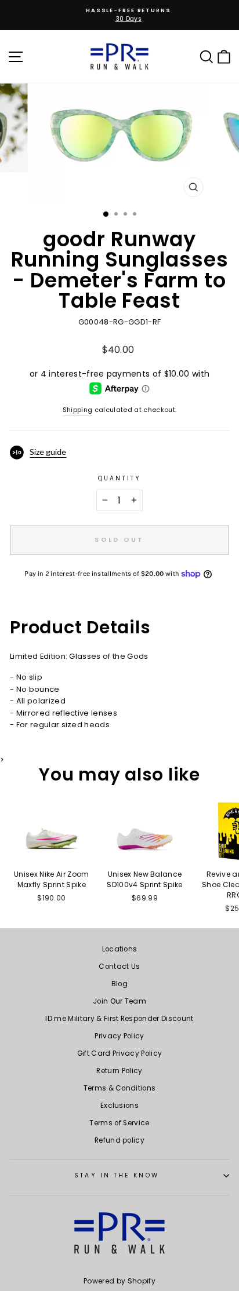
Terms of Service (119, 1123)
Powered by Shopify (119, 1281)
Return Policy (119, 1070)
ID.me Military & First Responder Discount (119, 1018)
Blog (119, 984)
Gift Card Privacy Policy (119, 1053)
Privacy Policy (119, 1036)
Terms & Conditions (120, 1088)
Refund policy (119, 1140)
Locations (119, 949)
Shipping (78, 410)
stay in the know (116, 1175)
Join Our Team (119, 1001)
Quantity (119, 478)
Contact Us (119, 966)
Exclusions (119, 1105)
